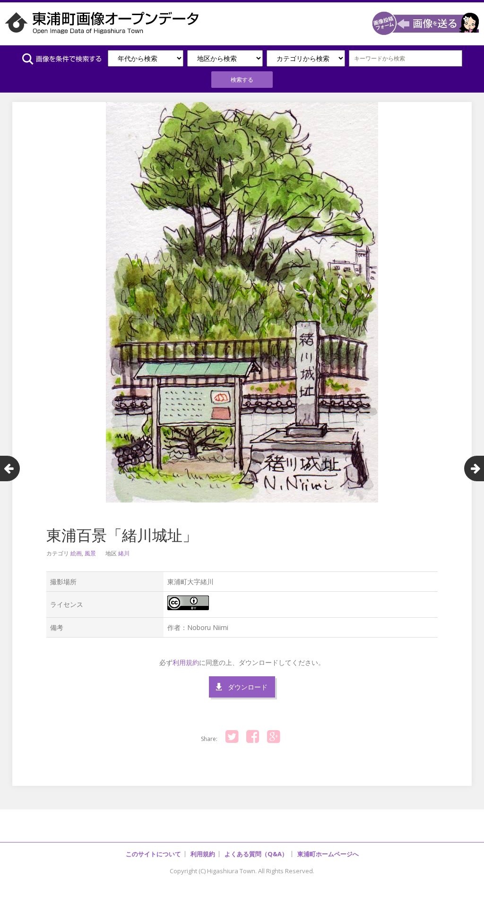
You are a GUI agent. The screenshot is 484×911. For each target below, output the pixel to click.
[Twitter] (232, 737)
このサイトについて (153, 854)
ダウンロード (248, 686)
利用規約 (186, 662)
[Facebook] (252, 737)
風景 (90, 553)
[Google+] (273, 737)
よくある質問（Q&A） (256, 854)
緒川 (124, 553)
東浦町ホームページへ (328, 854)
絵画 (76, 553)
